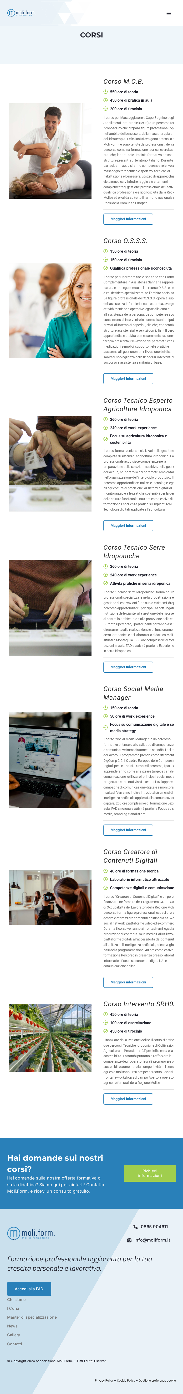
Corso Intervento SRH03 (140, 1004)
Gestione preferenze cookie (157, 1380)
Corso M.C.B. (123, 81)
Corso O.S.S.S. (125, 241)
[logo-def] (21, 10)
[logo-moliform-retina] (31, 1228)
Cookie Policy (126, 1380)
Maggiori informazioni (128, 219)
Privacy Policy (104, 1380)
